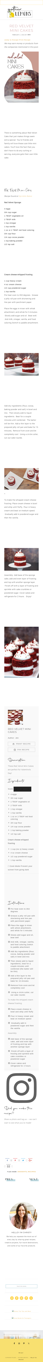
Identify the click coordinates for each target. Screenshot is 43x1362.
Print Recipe (24, 40)
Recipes (32, 1172)
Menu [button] (23, 2)
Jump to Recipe (11, 40)
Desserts (22, 1172)
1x (16, 789)
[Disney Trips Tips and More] (21, 1311)
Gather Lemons (19, 12)
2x (22, 789)
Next (33, 1179)
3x (28, 789)
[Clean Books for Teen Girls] (21, 1318)
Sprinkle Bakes (25, 196)
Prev (9, 1179)
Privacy (21, 1352)
